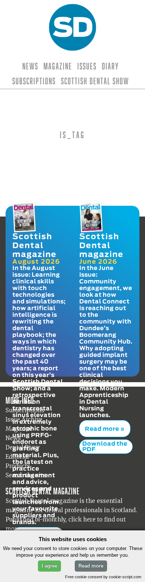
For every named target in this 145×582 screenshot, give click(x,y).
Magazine (58, 66)
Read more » (102, 424)
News (30, 66)
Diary (110, 66)
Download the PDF (104, 438)
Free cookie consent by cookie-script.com (103, 577)
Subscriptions (34, 81)
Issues (87, 66)
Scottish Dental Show (95, 81)
